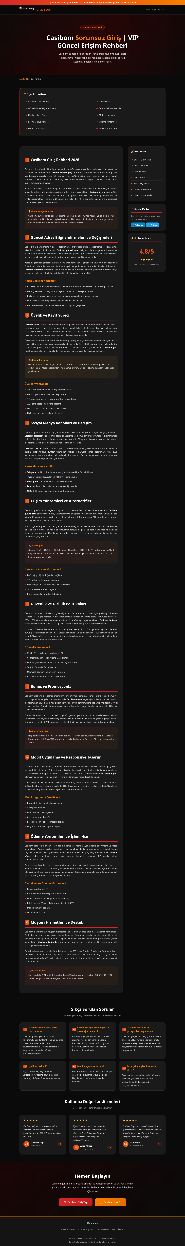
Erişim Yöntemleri (36, 128)
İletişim (121, 1229)
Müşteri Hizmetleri (108, 128)
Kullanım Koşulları (85, 1229)
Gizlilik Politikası (68, 1229)
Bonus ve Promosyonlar (110, 108)
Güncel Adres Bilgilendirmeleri (42, 108)
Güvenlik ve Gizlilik (108, 101)
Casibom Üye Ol (112, 1202)
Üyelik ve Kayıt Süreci (38, 115)
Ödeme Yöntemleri (108, 121)
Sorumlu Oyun (103, 1229)
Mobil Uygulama (107, 115)
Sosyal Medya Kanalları (39, 121)
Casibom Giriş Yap (77, 1202)
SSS (113, 1229)
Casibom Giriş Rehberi (38, 101)
